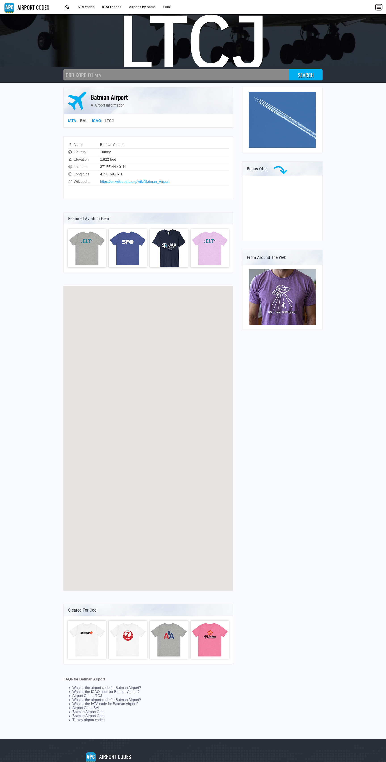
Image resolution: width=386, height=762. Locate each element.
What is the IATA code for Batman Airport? (105, 704)
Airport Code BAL (86, 708)
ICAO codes (111, 7)
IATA (72, 121)
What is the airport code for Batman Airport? (106, 688)
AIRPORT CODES (32, 7)
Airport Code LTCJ (87, 696)
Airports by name (142, 7)
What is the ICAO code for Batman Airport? (106, 692)
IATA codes (85, 7)
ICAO (96, 121)
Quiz (167, 7)
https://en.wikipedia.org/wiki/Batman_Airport (134, 181)
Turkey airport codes (88, 720)
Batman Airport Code (88, 712)
